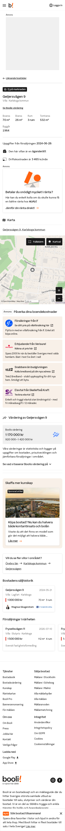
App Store (8, 762)
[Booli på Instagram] (53, 780)
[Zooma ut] (59, 298)
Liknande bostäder (16, 78)
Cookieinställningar (44, 744)
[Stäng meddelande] (61, 813)
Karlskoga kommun (35, 563)
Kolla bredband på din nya (34, 371)
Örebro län (12, 563)
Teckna (32, 394)
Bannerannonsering (13, 704)
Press (6, 728)
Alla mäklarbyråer (43, 693)
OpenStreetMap (9, 301)
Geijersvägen (13, 568)
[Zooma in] (59, 290)
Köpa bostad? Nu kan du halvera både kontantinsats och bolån (30, 524)
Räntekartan (9, 693)
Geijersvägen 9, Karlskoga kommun (24, 229)
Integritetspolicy (43, 727)
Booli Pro (7, 699)
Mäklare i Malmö (42, 688)
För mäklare (9, 709)
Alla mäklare (40, 699)
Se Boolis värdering (13, 107)
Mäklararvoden (41, 704)
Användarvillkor (42, 722)
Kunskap (7, 688)
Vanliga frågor (10, 744)
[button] (32, 269)
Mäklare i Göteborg (44, 682)
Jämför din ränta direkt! (20, 208)
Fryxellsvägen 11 (15, 628)
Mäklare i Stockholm (44, 677)
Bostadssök (9, 677)
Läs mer (31, 826)
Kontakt (7, 739)
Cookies (38, 738)
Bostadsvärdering (12, 682)
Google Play (9, 757)
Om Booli (7, 723)
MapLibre (20, 301)
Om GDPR (39, 733)
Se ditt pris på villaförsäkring (34, 325)
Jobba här (8, 733)
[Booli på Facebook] (59, 780)
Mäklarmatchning (43, 709)
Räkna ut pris (30, 348)
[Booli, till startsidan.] (11, 5)
